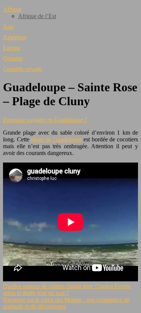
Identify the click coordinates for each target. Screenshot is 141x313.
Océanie (13, 58)
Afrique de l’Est (37, 16)
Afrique (12, 9)
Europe (11, 47)
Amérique (15, 37)
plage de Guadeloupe (56, 139)
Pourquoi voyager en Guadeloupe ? (45, 120)
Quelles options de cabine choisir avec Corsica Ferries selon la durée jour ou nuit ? (67, 289)
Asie (8, 26)
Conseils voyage (22, 69)
